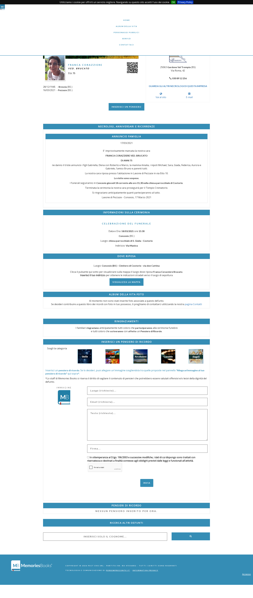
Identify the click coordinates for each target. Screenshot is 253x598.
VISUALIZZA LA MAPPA (126, 282)
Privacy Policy (185, 2)
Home (126, 18)
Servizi (126, 36)
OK (173, 2)
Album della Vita (127, 24)
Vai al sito (161, 97)
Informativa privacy (145, 570)
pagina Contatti (193, 304)
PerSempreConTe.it (118, 570)
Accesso (246, 574)
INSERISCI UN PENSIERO (126, 107)
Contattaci (126, 42)
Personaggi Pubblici (126, 30)
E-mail (189, 97)
